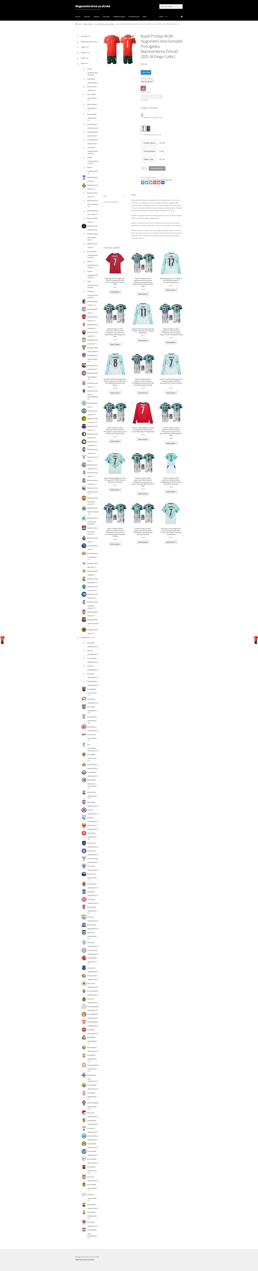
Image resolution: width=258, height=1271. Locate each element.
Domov (77, 17)
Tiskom (145, 92)
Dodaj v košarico (157, 168)
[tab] (115, 196)
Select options (115, 292)
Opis (105, 196)
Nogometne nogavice (153, 117)
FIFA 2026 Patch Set (152, 135)
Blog (144, 17)
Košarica (96, 17)
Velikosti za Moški (147, 79)
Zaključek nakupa (119, 17)
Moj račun (106, 17)
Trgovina (87, 17)
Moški (170, 180)
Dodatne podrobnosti (110, 202)
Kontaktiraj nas (134, 17)
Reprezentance (88, 24)
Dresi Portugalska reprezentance (104, 24)
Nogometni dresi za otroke (92, 6)
